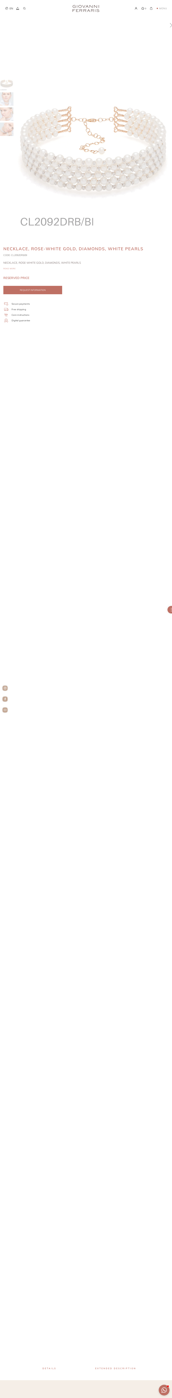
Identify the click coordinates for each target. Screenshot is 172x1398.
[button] (164, 1390)
